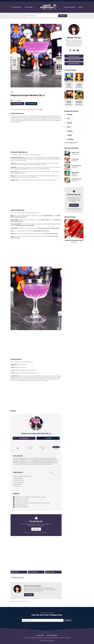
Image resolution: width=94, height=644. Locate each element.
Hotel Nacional (76, 179)
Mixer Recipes (29, 7)
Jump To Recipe (16, 103)
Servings (51, 472)
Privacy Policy (40, 635)
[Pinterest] (74, 50)
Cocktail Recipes (16, 7)
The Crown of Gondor (79, 102)
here (41, 109)
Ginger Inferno (76, 165)
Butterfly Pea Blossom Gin (22, 476)
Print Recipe (30, 103)
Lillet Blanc (18, 480)
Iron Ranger (75, 159)
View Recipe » (69, 87)
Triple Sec (18, 478)
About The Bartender (69, 7)
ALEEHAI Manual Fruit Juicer (41, 231)
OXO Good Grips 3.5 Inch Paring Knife (49, 228)
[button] (36, 529)
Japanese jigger (47, 215)
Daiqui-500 (75, 152)
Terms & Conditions (52, 635)
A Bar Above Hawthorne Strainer (25, 225)
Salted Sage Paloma (75, 173)
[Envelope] (77, 50)
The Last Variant (69, 102)
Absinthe (17, 484)
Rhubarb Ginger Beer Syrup (74, 240)
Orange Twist (17, 486)
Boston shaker (45, 219)
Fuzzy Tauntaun (79, 84)
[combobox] (42, 15)
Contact (80, 7)
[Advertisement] (36, 137)
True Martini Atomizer (52, 233)
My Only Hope (69, 84)
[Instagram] (70, 50)
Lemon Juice (19, 482)
